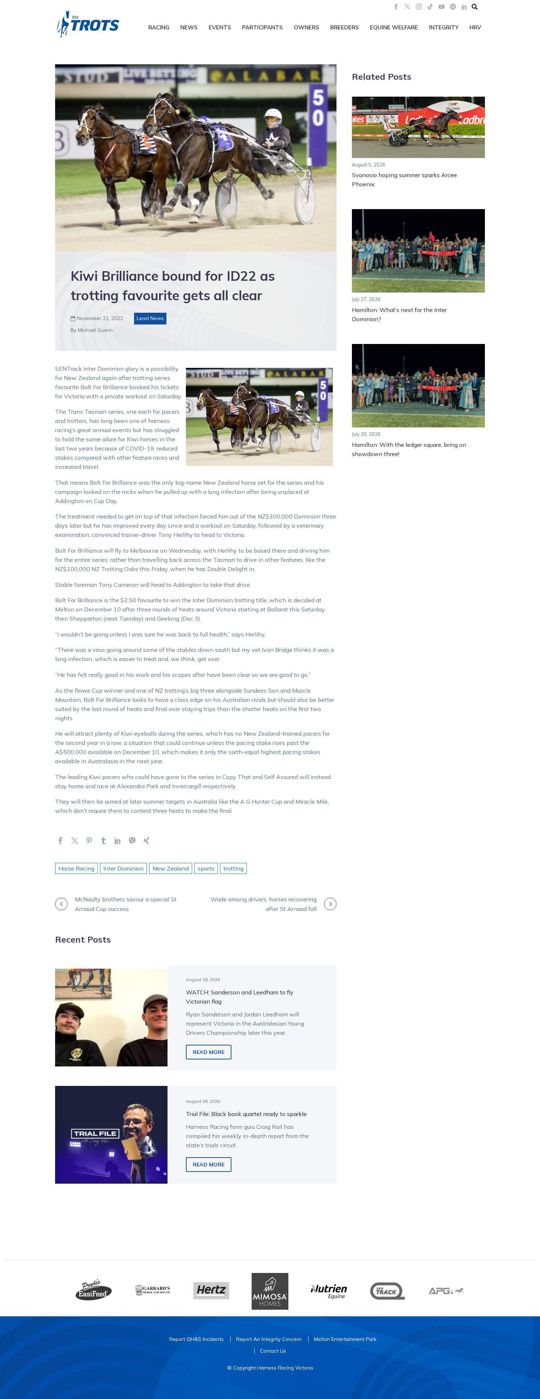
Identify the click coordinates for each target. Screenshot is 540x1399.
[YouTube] (441, 7)
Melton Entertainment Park (345, 1339)
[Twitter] (74, 840)
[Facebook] (396, 7)
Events (220, 27)
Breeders (344, 27)
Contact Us (273, 1351)
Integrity (443, 27)
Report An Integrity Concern (269, 1339)
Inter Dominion (123, 868)
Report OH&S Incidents (196, 1339)
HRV (475, 27)
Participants (262, 27)
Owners (306, 27)
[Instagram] (419, 7)
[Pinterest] (89, 840)
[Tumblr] (103, 840)
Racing (158, 27)
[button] (475, 7)
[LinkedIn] (464, 7)
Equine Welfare (394, 27)
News (189, 27)
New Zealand (170, 868)
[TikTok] (430, 7)
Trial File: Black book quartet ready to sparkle (246, 1114)
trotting (233, 868)
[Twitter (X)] (407, 7)
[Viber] (132, 840)
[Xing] (146, 840)
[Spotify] (453, 7)
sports (206, 868)
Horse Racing (76, 868)
